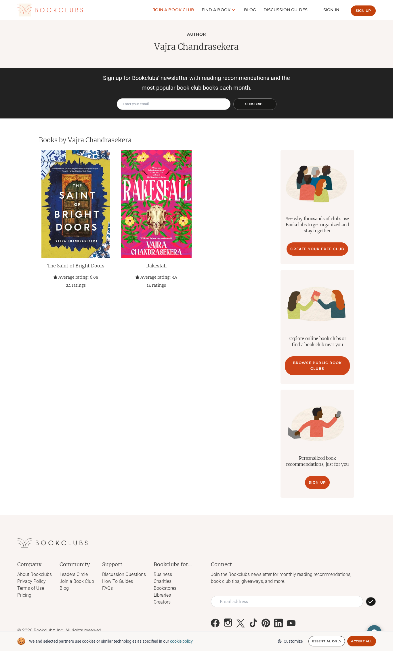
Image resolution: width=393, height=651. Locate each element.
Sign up (363, 10)
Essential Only (326, 641)
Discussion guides (286, 9)
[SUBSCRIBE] (371, 601)
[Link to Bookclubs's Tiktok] (253, 623)
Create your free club (317, 249)
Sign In (331, 9)
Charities (162, 581)
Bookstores (165, 588)
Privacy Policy (31, 581)
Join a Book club (173, 9)
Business (163, 574)
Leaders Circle (74, 574)
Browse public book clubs (317, 366)
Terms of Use (30, 588)
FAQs (107, 588)
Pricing (24, 595)
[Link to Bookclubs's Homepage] (50, 10)
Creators (162, 602)
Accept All (361, 641)
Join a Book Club (77, 581)
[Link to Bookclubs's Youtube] (291, 623)
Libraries (162, 595)
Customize (293, 641)
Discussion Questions (124, 574)
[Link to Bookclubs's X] (240, 623)
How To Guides (117, 581)
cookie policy (181, 641)
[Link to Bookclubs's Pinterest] (266, 623)
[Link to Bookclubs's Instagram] (228, 623)
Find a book (216, 9)
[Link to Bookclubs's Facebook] (215, 623)
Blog (250, 9)
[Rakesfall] (156, 204)
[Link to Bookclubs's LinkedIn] (278, 623)
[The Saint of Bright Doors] (75, 204)
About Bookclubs (34, 574)
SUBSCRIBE (254, 104)
